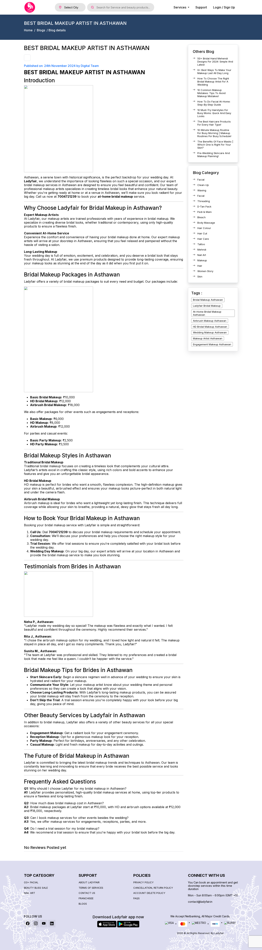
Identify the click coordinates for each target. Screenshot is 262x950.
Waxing (201, 190)
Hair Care (203, 238)
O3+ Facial (31, 882)
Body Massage (206, 222)
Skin (199, 276)
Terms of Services (91, 887)
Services (180, 7)
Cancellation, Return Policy (153, 887)
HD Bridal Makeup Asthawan (210, 326)
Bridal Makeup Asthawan (208, 299)
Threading (203, 201)
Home (28, 30)
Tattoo (201, 244)
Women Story (205, 271)
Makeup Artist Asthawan (207, 338)
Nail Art (201, 254)
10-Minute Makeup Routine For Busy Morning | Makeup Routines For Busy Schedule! (214, 133)
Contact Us (87, 893)
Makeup (202, 260)
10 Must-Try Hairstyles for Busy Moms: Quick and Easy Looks (214, 113)
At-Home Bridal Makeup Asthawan (207, 313)
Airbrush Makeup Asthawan (209, 320)
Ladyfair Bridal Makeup (207, 305)
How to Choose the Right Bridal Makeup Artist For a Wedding (213, 81)
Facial (200, 179)
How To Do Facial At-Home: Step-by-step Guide (213, 103)
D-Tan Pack (204, 206)
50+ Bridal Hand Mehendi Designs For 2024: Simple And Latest (215, 61)
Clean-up (203, 185)
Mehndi (201, 249)
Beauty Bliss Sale (36, 887)
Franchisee (86, 898)
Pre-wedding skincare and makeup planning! (213, 155)
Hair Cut (202, 233)
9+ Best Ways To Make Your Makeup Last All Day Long (214, 71)
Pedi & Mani (204, 211)
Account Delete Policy (149, 893)
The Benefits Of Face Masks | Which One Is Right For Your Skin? (215, 144)
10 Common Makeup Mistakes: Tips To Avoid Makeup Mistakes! (211, 93)
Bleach (201, 217)
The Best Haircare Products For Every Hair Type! (214, 123)
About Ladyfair (89, 882)
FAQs (136, 898)
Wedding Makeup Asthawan (210, 332)
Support (201, 7)
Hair (199, 265)
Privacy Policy (143, 882)
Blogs (41, 30)
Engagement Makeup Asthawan (212, 344)
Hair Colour (204, 228)
